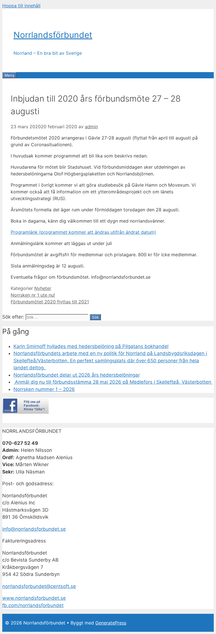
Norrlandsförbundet (53, 35)
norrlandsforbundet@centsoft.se (39, 586)
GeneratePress (110, 623)
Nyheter (42, 288)
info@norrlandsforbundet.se (34, 529)
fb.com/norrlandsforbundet (33, 605)
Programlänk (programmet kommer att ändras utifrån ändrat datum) (83, 232)
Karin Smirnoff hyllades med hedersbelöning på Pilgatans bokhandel (91, 346)
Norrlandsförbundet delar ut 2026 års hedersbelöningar (77, 375)
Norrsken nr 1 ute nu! (33, 295)
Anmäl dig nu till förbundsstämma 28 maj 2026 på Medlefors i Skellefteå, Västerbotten (113, 382)
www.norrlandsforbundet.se (34, 598)
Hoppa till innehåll (21, 5)
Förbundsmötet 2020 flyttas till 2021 (50, 302)
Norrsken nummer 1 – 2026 (44, 389)
